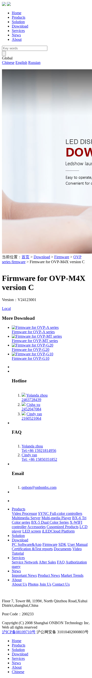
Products (18, 17)
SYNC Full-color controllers (60, 513)
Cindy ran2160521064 (32, 416)
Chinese (8, 62)
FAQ (61, 562)
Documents (62, 549)
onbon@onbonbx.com (39, 487)
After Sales (47, 562)
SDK (62, 544)
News (16, 35)
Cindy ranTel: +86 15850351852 (39, 457)
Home (16, 13)
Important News (24, 575)
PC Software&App (26, 544)
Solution (18, 22)
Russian (34, 62)
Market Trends (72, 575)
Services (18, 31)
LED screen (31, 531)
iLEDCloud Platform (58, 531)
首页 (25, 257)
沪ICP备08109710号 (19, 632)
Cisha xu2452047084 (31, 407)
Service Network (25, 562)
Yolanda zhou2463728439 (35, 397)
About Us (19, 584)
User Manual (77, 544)
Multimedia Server (26, 518)
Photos (33, 584)
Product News (49, 575)
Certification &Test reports (32, 549)
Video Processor (24, 513)
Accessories (36, 527)
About (17, 39)
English (21, 62)
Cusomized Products (63, 527)
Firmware (61, 257)
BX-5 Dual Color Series (50, 522)
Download (20, 26)
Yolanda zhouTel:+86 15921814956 (39, 448)
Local (6, 308)
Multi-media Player (56, 518)
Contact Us (61, 584)
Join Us (45, 584)
